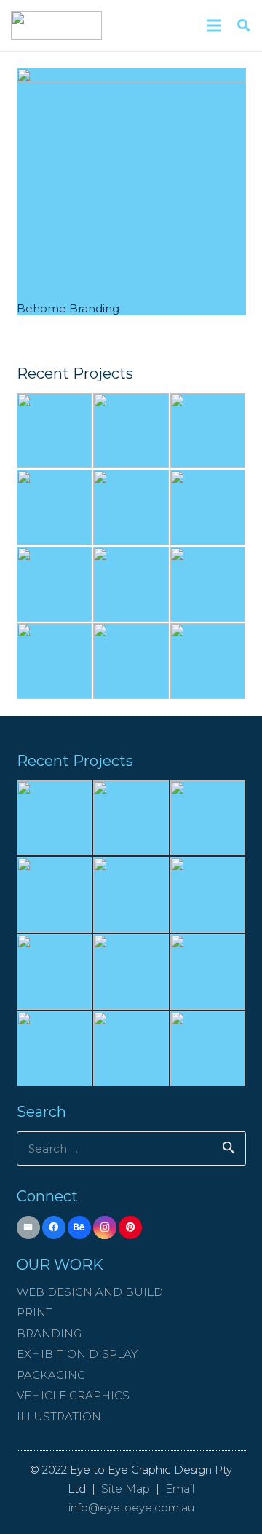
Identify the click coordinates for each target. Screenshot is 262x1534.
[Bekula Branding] (208, 584)
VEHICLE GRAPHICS (73, 1395)
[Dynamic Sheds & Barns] (131, 507)
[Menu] (214, 25)
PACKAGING (51, 1375)
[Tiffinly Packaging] (54, 661)
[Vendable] (208, 507)
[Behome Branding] (131, 182)
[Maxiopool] (54, 431)
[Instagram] (105, 1228)
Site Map (125, 1488)
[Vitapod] (208, 431)
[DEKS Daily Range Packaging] (208, 661)
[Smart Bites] (131, 431)
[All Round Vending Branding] (54, 584)
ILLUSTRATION (59, 1416)
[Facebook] (54, 1228)
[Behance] (80, 1228)
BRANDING (49, 1333)
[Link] (56, 25)
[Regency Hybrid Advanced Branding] (131, 661)
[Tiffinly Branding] (131, 584)
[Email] (29, 1228)
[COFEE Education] (54, 507)
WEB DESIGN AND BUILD (90, 1292)
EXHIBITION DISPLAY (77, 1354)
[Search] (243, 25)
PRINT (34, 1312)
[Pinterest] (131, 1228)
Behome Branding (68, 308)
